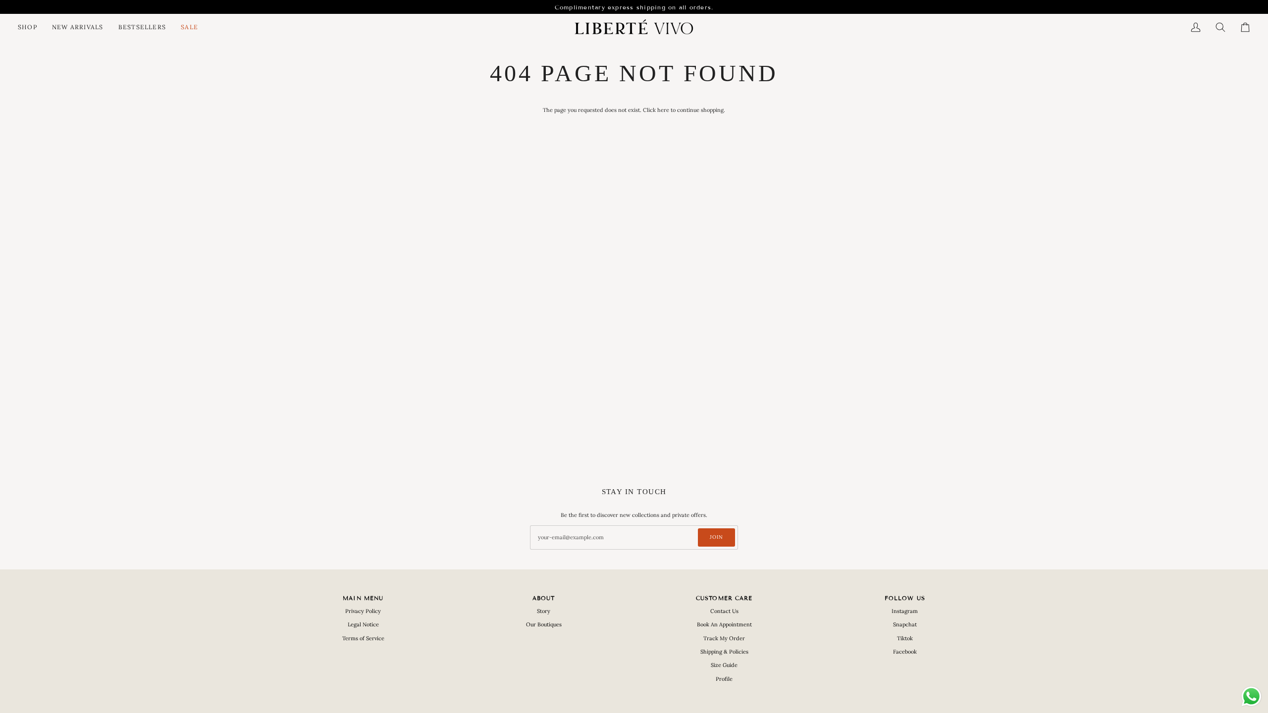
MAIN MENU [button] (363, 598)
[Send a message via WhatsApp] (1251, 696)
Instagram (905, 611)
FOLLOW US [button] (905, 598)
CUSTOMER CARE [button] (724, 598)
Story (543, 611)
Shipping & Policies (724, 651)
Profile (724, 678)
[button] (31, 27)
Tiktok (905, 638)
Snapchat (905, 624)
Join (716, 537)
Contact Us (724, 611)
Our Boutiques (544, 624)
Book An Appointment (724, 624)
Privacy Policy (363, 611)
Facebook (905, 651)
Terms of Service (363, 638)
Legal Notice (363, 624)
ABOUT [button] (543, 598)
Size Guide (724, 665)
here (663, 109)
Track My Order (724, 638)
